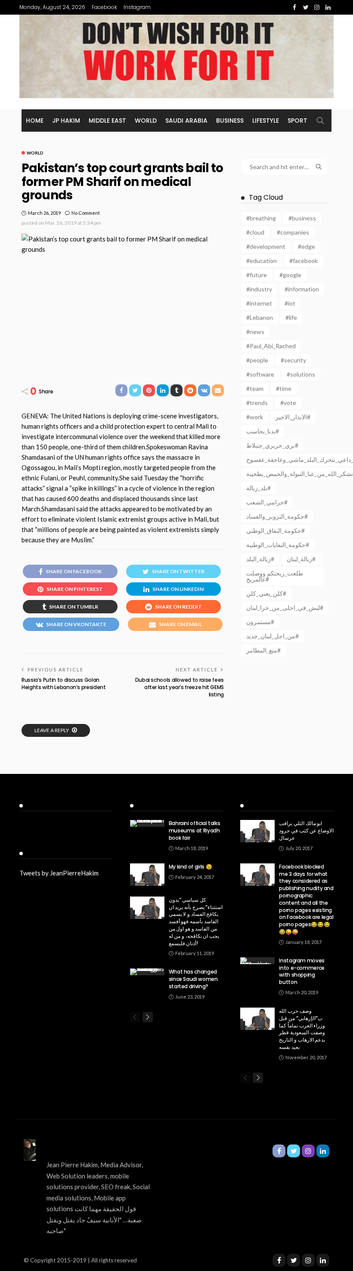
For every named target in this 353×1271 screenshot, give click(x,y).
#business (302, 218)
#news (255, 331)
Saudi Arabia (186, 120)
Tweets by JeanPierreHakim (59, 873)
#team (254, 388)
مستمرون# (260, 621)
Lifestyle (265, 120)
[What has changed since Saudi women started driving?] (147, 971)
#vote (288, 402)
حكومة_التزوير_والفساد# (277, 516)
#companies (293, 232)
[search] (320, 120)
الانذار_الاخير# (293, 417)
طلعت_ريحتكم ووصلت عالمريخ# (274, 576)
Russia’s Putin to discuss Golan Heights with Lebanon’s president (63, 683)
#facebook (303, 260)
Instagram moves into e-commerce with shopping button (302, 971)
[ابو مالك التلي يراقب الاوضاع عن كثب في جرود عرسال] (257, 831)
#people (257, 360)
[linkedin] (322, 1260)
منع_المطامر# (263, 650)
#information (302, 289)
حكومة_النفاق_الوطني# (275, 530)
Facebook (104, 7)
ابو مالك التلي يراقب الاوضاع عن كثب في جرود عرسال (306, 830)
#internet (259, 303)
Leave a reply (52, 730)
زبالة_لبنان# (301, 559)
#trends (257, 402)
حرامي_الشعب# (267, 502)
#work (254, 417)
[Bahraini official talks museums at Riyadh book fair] (147, 823)
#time (283, 388)
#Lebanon (259, 317)
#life (291, 317)
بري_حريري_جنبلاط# (272, 445)
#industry (259, 289)
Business (230, 120)
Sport (297, 120)
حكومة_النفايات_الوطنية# (277, 544)
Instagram (137, 7)
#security (293, 360)
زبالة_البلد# (260, 559)
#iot (290, 303)
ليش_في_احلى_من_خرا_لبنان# (284, 607)
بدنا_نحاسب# (262, 431)
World (146, 120)
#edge (306, 246)
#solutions (301, 374)
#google (290, 274)
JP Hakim (66, 120)
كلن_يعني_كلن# (266, 593)
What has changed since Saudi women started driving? (193, 979)
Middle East (107, 120)
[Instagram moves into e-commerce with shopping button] (257, 960)
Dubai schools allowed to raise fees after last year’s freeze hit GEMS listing (179, 687)
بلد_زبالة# (258, 488)
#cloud (255, 232)
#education (261, 260)
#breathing (261, 218)
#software (260, 374)
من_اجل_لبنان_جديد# (272, 636)
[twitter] (293, 1260)
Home (34, 120)
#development (265, 246)
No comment (85, 213)
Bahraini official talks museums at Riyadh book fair (194, 830)
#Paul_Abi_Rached (271, 345)
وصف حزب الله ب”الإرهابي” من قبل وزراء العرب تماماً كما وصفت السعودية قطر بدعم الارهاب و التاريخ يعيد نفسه (302, 1029)
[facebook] (278, 1260)
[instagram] (308, 1260)
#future (256, 274)
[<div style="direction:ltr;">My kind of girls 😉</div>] (147, 874)
